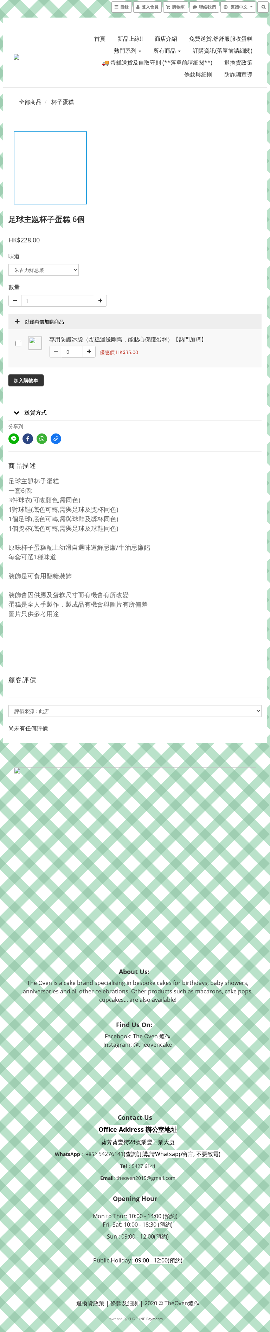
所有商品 (165, 50)
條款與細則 (198, 74)
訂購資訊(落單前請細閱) (222, 50)
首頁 (99, 39)
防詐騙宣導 (238, 74)
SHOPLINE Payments (145, 1318)
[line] (13, 438)
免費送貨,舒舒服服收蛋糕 (220, 39)
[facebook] (27, 438)
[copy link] (56, 438)
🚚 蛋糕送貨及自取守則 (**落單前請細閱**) (157, 62)
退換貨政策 (238, 62)
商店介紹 (166, 39)
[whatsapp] (42, 438)
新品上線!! (130, 39)
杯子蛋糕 (62, 102)
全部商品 (30, 102)
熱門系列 (126, 50)
